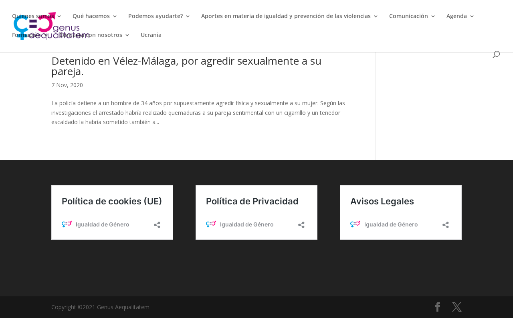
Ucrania (151, 35)
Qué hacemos (91, 16)
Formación (26, 35)
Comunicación (408, 16)
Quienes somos (33, 16)
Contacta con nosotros (90, 35)
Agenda (456, 16)
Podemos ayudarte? (155, 16)
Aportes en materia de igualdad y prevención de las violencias (286, 16)
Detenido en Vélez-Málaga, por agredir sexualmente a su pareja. (186, 65)
